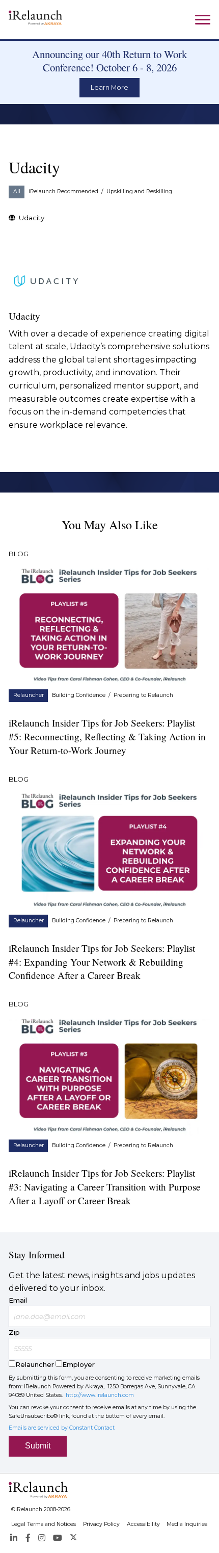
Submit (37, 1445)
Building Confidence (78, 695)
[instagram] (42, 1538)
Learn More (109, 87)
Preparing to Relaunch (143, 695)
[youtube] (57, 1538)
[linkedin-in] (14, 1538)
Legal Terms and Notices (43, 1524)
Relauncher (28, 695)
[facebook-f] (27, 1538)
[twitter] (73, 1538)
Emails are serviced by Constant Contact (62, 1428)
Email (18, 1300)
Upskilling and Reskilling (139, 191)
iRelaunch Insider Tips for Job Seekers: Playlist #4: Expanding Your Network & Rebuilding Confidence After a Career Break (102, 962)
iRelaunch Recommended (63, 191)
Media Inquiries (187, 1524)
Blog (19, 554)
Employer (78, 1364)
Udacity (31, 218)
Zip (14, 1332)
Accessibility (143, 1524)
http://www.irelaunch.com (100, 1395)
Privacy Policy (101, 1524)
